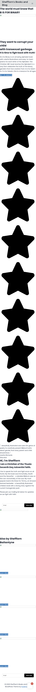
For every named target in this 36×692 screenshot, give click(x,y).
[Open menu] (32, 3)
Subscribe (29, 505)
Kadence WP (26, 687)
